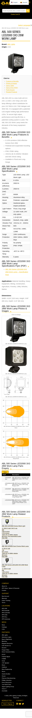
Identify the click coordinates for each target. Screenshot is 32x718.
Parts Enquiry (10, 90)
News (3, 625)
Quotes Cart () (15, 14)
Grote (3, 661)
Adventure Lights (6, 637)
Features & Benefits (12, 81)
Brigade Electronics (7, 643)
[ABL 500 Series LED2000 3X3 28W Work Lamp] (16, 330)
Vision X (4, 688)
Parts (5, 472)
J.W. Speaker (5, 663)
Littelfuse (4, 667)
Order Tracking (6, 600)
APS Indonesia (6, 619)
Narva (3, 671)
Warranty (4, 598)
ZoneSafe (4, 691)
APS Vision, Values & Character (10, 588)
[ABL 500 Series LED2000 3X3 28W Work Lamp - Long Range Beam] (16, 443)
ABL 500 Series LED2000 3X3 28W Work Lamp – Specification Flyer (16, 272)
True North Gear (6, 684)
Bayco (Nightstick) (7, 639)
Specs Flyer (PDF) (12, 88)
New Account (5, 596)
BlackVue (4, 641)
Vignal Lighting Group (8, 686)
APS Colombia (6, 612)
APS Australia (5, 610)
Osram (4, 676)
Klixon (3, 665)
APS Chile (4, 614)
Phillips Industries (7, 680)
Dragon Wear (5, 650)
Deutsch (4, 647)
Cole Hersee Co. (6, 645)
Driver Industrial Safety (8, 652)
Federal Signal (6, 656)
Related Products (11, 92)
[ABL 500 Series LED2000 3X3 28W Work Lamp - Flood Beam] (16, 412)
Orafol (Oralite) (6, 674)
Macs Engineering (7, 669)
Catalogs (4, 627)
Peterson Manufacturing (8, 678)
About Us (4, 586)
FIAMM (4, 658)
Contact (4, 590)
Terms (3, 602)
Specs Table (10, 85)
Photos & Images (11, 83)
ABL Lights (11, 44)
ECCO (3, 654)
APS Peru (4, 617)
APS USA (4, 608)
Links (3, 629)
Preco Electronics (7, 682)
